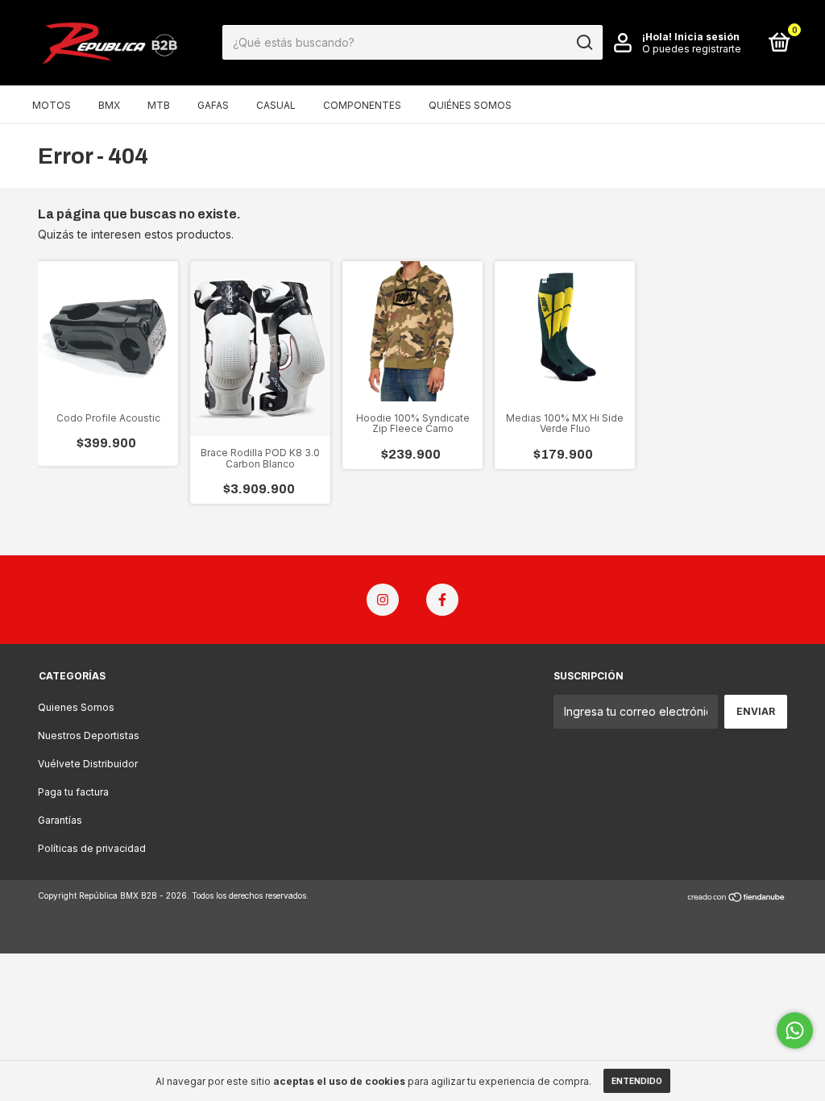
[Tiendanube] (736, 897)
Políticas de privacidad (92, 848)
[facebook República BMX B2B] (442, 600)
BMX (109, 105)
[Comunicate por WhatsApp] (795, 1030)
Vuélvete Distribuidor (88, 764)
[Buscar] (583, 42)
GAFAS (213, 105)
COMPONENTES (362, 105)
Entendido (636, 1081)
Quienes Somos (76, 707)
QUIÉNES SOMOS (470, 105)
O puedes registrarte (691, 49)
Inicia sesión (707, 37)
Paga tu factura (73, 792)
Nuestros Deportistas (88, 735)
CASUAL (276, 105)
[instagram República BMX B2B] (383, 600)
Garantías (60, 820)
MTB (158, 105)
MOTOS (51, 105)
